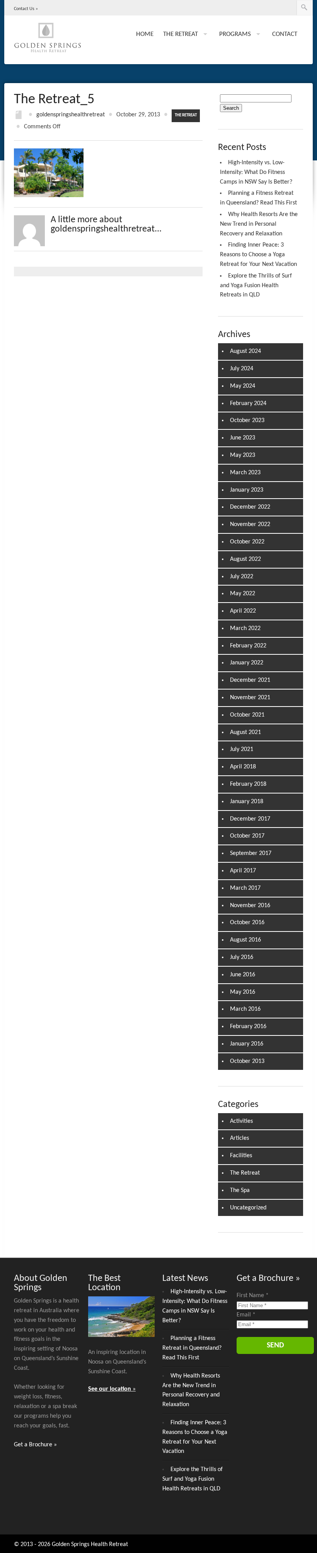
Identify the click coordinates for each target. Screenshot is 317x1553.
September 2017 (250, 853)
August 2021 (245, 732)
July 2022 (241, 577)
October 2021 (247, 715)
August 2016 (245, 940)
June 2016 (242, 975)
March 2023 (245, 473)
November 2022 (250, 524)
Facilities (241, 1156)
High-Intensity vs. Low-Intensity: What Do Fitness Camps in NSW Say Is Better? (256, 172)
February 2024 (248, 403)
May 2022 (242, 594)
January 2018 (246, 802)
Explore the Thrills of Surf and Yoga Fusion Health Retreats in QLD (256, 285)
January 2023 (246, 490)
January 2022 (246, 663)
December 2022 (250, 507)
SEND (275, 1345)
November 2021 (250, 698)
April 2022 (243, 611)
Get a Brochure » (35, 1445)
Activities (241, 1121)
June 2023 (242, 438)
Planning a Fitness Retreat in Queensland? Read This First (192, 1348)
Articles (239, 1138)
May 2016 (242, 992)
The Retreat (186, 115)
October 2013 (247, 1061)
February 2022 (248, 646)
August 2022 (245, 559)
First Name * (253, 1295)
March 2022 (245, 628)
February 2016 (248, 1026)
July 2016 (241, 957)
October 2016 (247, 923)
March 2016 (245, 1009)
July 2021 (241, 749)
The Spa (240, 1190)
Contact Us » (26, 9)
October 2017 (247, 836)
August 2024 (245, 351)
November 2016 (250, 906)
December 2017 (250, 819)
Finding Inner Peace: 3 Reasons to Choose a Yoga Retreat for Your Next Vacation (258, 254)
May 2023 (242, 455)
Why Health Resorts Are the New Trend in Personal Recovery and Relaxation (259, 224)
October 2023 (247, 420)
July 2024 (241, 369)
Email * (246, 1315)
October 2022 (247, 542)
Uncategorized (248, 1208)
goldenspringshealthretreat (70, 115)
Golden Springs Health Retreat (90, 1544)
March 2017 (245, 888)
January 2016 (246, 1044)
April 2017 (243, 871)
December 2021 (250, 680)
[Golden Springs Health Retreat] (48, 40)
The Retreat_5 (54, 100)
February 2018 (248, 784)
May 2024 (242, 386)
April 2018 (243, 767)
